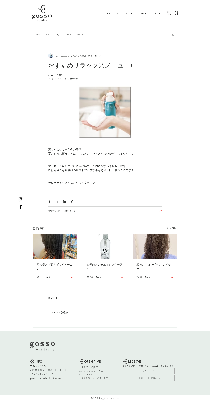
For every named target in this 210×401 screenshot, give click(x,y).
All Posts (36, 34)
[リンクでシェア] (72, 201)
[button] (173, 35)
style (59, 34)
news (48, 34)
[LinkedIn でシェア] (64, 201)
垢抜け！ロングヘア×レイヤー (153, 267)
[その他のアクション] (160, 56)
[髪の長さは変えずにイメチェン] (55, 246)
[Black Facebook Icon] (20, 207)
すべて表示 (171, 228)
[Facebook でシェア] (49, 201)
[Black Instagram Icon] (20, 199)
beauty (80, 34)
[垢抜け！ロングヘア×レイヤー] (155, 246)
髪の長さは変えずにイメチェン (55, 267)
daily (69, 34)
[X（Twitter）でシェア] (57, 201)
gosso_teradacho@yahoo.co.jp (50, 378)
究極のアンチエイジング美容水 (105, 267)
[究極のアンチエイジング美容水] (105, 246)
